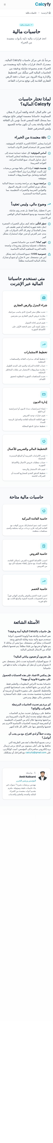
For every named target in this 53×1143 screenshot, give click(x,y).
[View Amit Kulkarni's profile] (42, 775)
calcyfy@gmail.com (36, 752)
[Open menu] (4, 4)
